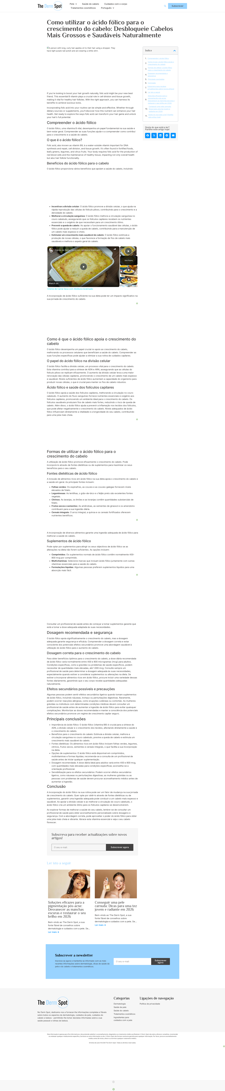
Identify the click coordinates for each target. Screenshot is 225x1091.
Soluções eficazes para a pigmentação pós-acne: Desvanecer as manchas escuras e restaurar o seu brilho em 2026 (161, 99)
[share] (115, 249)
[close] (113, 1082)
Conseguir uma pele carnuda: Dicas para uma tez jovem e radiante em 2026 (160, 108)
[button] (174, 50)
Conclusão (152, 83)
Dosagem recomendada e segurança (158, 74)
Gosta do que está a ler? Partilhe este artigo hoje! (160, 116)
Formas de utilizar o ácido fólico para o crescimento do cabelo (160, 69)
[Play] (128, 270)
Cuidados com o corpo (115, 4)
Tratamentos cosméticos (83, 8)
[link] (51, 250)
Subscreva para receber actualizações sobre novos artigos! (161, 87)
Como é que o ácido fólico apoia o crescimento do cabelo (161, 63)
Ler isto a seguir (154, 92)
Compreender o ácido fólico (158, 58)
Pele (72, 4)
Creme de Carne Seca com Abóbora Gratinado (77, 250)
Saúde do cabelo (90, 4)
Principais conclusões (156, 79)
